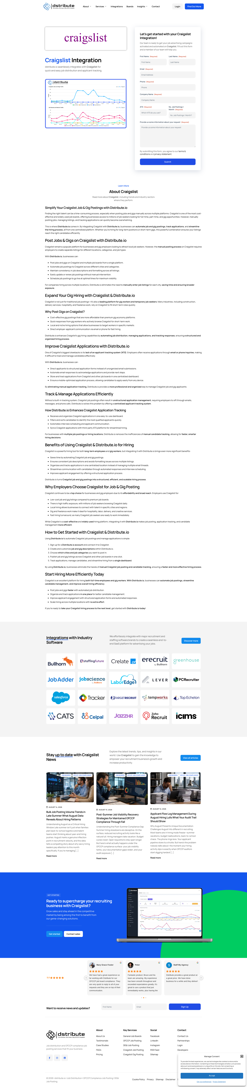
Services (100, 6)
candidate (138, 567)
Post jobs (54, 262)
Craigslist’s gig (73, 335)
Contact (156, 6)
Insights (141, 6)
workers (112, 325)
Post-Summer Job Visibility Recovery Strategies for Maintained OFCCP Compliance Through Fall (117, 818)
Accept (212, 1076)
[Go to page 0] (141, 997)
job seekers (124, 216)
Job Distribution (74, 1078)
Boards (130, 6)
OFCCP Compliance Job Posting (98, 1078)
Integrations (117, 6)
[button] (242, 1056)
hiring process (139, 479)
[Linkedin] (64, 1058)
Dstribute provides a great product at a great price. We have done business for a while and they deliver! (182, 978)
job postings (78, 274)
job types (121, 249)
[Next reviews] (201, 978)
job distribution (96, 590)
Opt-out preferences (204, 1082)
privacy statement (162, 154)
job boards (106, 376)
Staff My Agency (180, 965)
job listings (143, 284)
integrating (131, 451)
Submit (167, 161)
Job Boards (66, 775)
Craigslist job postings (88, 400)
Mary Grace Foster (104, 965)
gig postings (159, 226)
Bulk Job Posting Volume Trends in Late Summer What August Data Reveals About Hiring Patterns (65, 815)
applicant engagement (70, 473)
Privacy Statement (219, 1082)
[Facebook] (49, 1058)
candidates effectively (84, 355)
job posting (150, 521)
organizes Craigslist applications (78, 416)
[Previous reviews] (86, 978)
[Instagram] (57, 1058)
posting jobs (121, 213)
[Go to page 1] (143, 997)
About (86, 6)
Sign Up (184, 1006)
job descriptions (80, 270)
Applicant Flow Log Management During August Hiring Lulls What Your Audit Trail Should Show (173, 817)
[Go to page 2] (145, 997)
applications (115, 538)
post (102, 552)
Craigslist (78, 266)
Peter (137, 965)
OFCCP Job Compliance (82, 775)
